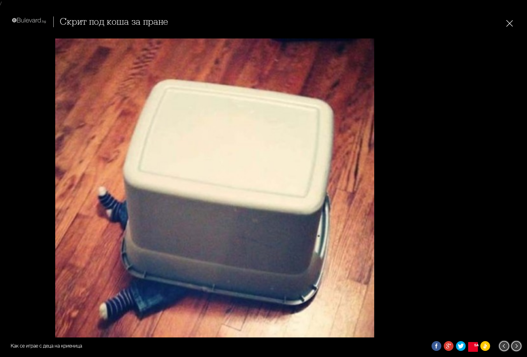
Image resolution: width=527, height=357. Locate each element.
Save (476, 345)
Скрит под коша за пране (114, 21)
